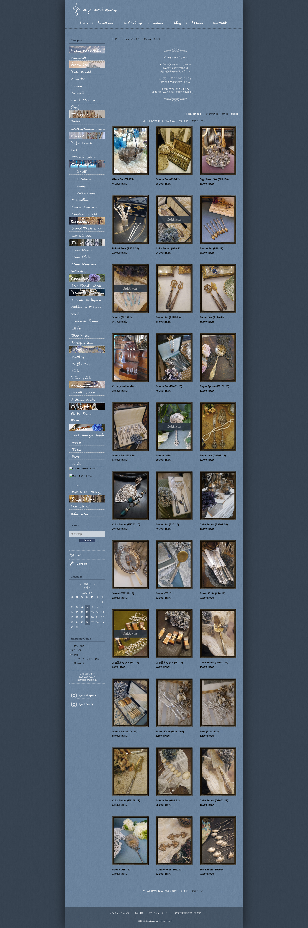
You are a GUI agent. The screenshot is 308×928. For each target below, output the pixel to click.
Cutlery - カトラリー (154, 39)
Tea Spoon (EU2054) (212, 869)
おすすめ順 (212, 114)
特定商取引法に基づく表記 (188, 913)
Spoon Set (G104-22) (124, 731)
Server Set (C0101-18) (213, 455)
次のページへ (198, 121)
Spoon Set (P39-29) (211, 248)
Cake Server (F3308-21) (126, 800)
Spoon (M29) (163, 455)
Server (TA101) (165, 593)
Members (81, 563)
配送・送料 (76, 650)
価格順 (224, 114)
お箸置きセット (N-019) (125, 662)
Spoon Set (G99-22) (168, 179)
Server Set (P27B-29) (168, 317)
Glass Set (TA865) (123, 179)
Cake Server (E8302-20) (214, 524)
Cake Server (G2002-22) (214, 662)
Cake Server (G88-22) (168, 248)
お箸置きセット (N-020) (169, 662)
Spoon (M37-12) (121, 869)
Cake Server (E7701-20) (126, 524)
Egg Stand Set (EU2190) (214, 179)
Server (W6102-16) (123, 593)
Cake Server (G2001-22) (214, 800)
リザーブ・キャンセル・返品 (85, 659)
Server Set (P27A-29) (212, 317)
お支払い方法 (77, 646)
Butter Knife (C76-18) (212, 593)
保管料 (74, 654)
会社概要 (139, 913)
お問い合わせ (77, 663)
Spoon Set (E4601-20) (169, 386)
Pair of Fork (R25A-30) (125, 248)
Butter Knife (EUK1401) (171, 731)
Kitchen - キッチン (130, 39)
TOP (114, 39)
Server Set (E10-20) (167, 524)
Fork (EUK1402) (209, 731)
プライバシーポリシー (159, 913)
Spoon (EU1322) (122, 317)
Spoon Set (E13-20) (123, 455)
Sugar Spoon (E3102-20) (214, 386)
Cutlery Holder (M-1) (124, 386)
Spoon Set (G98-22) (168, 800)
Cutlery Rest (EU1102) (169, 869)
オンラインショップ (119, 913)
